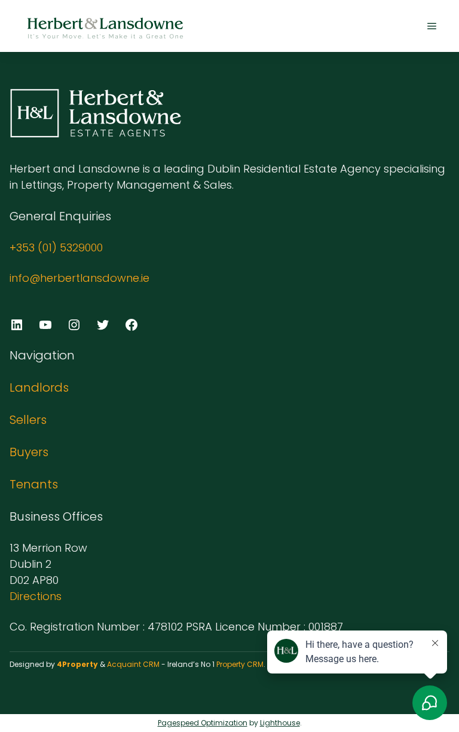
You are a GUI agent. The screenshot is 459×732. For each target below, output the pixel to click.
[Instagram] (74, 325)
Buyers (29, 452)
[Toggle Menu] (432, 26)
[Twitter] (103, 325)
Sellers (28, 419)
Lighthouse (280, 723)
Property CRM (240, 664)
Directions (36, 596)
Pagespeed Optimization (202, 723)
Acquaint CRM (133, 664)
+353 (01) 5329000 (56, 247)
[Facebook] (131, 325)
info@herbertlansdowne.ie (79, 277)
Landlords (39, 387)
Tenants (34, 484)
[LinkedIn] (17, 325)
